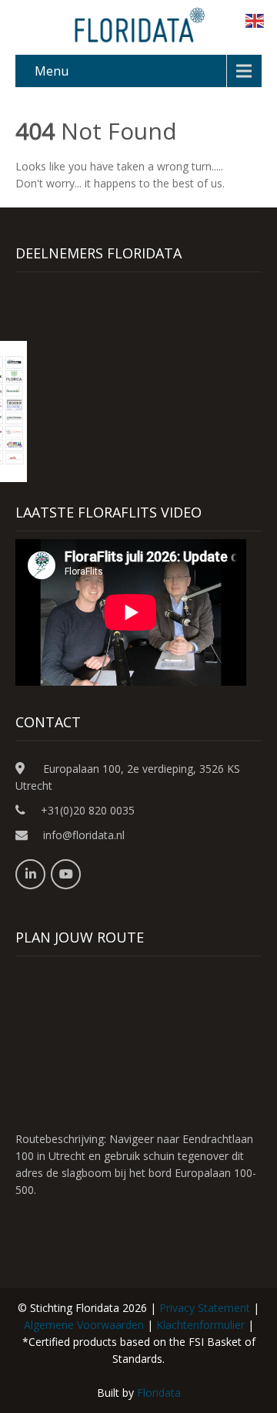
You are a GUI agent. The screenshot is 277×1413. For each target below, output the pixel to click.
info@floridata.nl (84, 835)
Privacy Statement (204, 1307)
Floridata (159, 1392)
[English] (255, 19)
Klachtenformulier (200, 1324)
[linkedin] (30, 874)
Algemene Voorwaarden (84, 1324)
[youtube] (66, 874)
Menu (51, 70)
